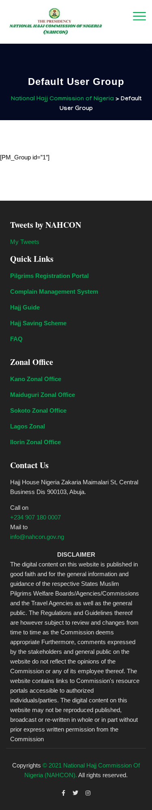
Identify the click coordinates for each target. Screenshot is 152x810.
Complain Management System (54, 291)
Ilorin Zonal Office (35, 442)
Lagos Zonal (27, 426)
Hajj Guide (25, 307)
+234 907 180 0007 (35, 517)
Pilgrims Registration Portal (49, 275)
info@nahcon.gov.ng (37, 536)
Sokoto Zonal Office (38, 410)
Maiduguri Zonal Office (42, 394)
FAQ (16, 338)
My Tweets (24, 241)
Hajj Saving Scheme (38, 323)
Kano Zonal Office (35, 378)
